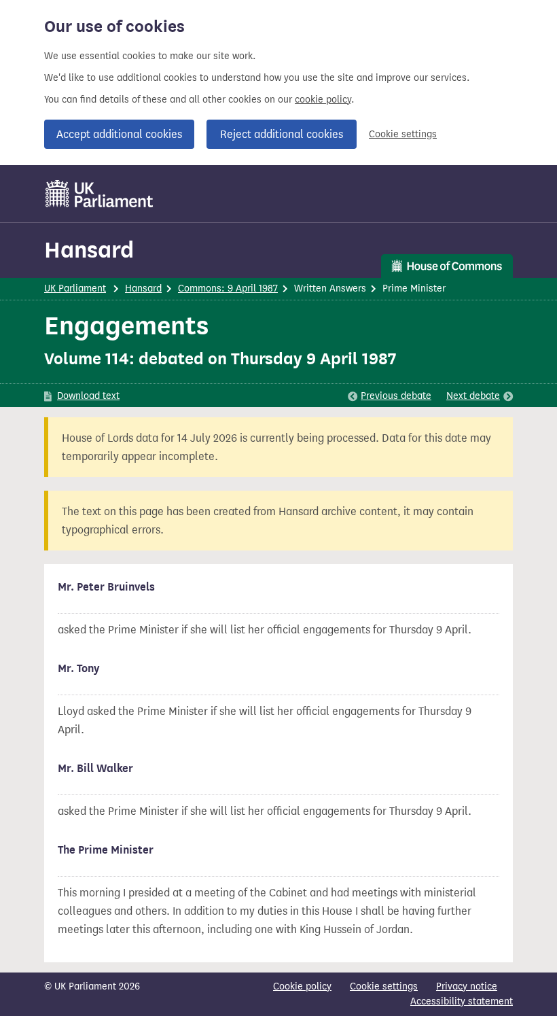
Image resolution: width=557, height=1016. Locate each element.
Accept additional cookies (119, 134)
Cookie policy (302, 986)
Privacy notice (466, 986)
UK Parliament (75, 288)
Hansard (89, 250)
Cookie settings (403, 134)
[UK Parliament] (99, 194)
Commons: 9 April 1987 (228, 288)
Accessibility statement (461, 1001)
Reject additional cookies (281, 134)
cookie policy (323, 99)
